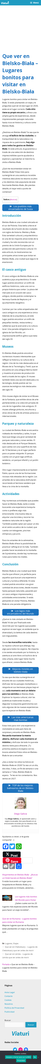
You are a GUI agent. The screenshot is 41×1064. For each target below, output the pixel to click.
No (35, 1057)
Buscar (8, 1020)
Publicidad (9, 1011)
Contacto (9, 996)
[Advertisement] (20, 27)
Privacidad (21, 1060)
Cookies (8, 1000)
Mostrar (13, 199)
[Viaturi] (5, 2)
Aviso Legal (10, 992)
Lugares (8, 943)
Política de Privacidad (14, 1007)
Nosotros (9, 1004)
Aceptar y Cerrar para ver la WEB (18, 1057)
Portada (6, 964)
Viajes (15, 943)
